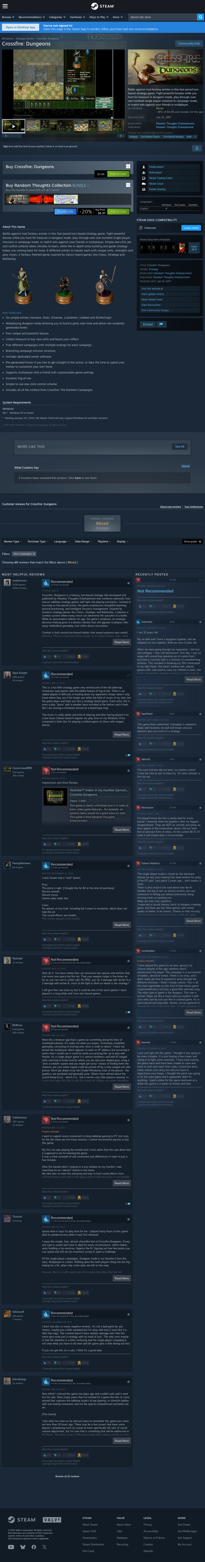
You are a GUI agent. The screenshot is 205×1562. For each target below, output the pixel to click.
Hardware (122, 1537)
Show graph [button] (190, 541)
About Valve (124, 1524)
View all (185, 466)
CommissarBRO (22, 768)
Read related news (152, 299)
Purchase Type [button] (36, 541)
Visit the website (151, 288)
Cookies (148, 1544)
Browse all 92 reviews (67, 1476)
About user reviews (170, 506)
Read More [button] (122, 642)
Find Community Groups (155, 310)
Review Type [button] (11, 541)
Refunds (148, 1551)
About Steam (90, 1524)
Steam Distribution (93, 1544)
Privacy (148, 1524)
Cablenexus (19, 1117)
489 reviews (18, 1032)
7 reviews (17, 1319)
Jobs (119, 1531)
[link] (92, 211)
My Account (185, 1544)
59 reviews (17, 680)
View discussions (151, 304)
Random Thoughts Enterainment (175, 127)
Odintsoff (18, 1311)
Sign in (7, 146)
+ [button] (195, 136)
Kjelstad (17, 958)
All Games (7, 38)
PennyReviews (21, 863)
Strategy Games (25, 38)
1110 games (18, 772)
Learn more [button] (191, 227)
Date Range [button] (82, 541)
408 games (17, 1316)
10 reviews (17, 962)
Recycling (122, 1544)
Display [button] (121, 541)
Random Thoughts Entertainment (175, 123)
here (78, 477)
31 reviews (17, 1383)
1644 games (18, 1029)
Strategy (133, 136)
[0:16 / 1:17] (63, 84)
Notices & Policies (154, 1537)
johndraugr (19, 1379)
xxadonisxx (19, 580)
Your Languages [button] (23, 553)
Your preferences (193, 506)
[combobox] (162, 17)
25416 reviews (19, 588)
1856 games (18, 677)
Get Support (185, 1537)
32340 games (19, 584)
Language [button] (60, 541)
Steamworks (89, 1537)
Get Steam (184, 1524)
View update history (153, 294)
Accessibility (151, 1531)
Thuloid (17, 1216)
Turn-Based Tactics (150, 136)
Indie (189, 136)
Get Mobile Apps (187, 1531)
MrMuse (17, 1025)
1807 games (18, 1121)
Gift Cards (88, 1551)
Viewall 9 (194, 248)
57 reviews (17, 1125)
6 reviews (17, 1221)
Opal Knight (19, 672)
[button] (8, 17)
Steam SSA (89, 1531)
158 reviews (18, 775)
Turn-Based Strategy (173, 136)
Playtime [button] (103, 541)
